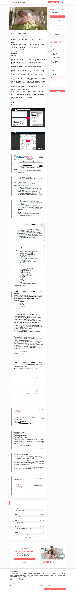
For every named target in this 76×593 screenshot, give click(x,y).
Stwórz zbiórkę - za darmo (53, 2)
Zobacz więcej (28, 537)
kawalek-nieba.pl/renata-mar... (17, 98)
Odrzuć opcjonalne (49, 589)
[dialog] (38, 581)
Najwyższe (61, 42)
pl (62, 2)
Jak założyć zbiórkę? (22, 2)
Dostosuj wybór (38, 589)
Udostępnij (58, 20)
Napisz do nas (58, 94)
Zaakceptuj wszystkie (60, 589)
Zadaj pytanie (57, 34)
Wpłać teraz (58, 16)
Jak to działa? (24, 562)
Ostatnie (54, 42)
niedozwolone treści (62, 93)
